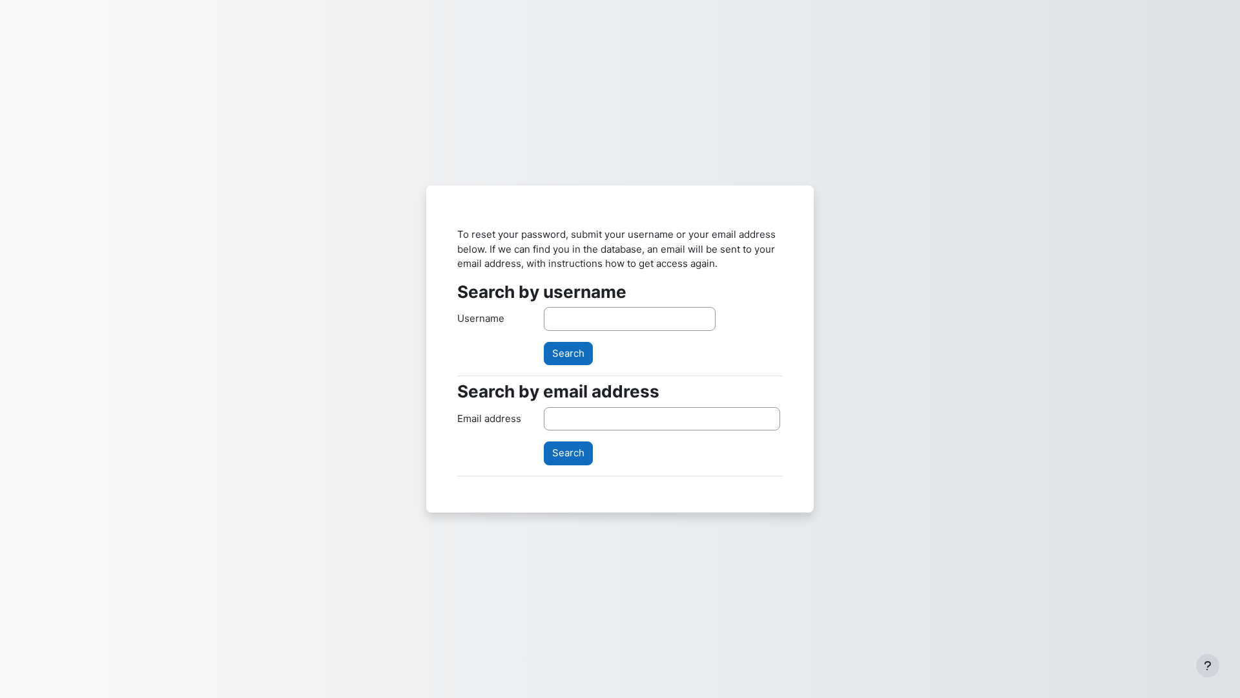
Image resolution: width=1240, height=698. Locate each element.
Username (480, 318)
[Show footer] (1207, 665)
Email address (489, 418)
